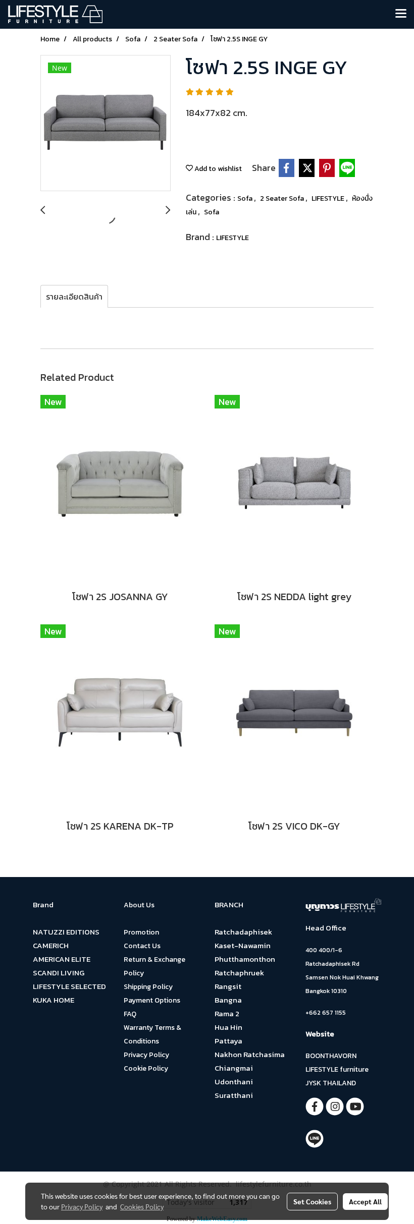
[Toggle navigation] (401, 14)
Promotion (141, 932)
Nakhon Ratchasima (250, 1054)
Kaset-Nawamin (243, 945)
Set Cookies (312, 1201)
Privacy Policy (146, 1055)
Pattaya (228, 1040)
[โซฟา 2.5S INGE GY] (105, 123)
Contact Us (142, 946)
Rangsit (228, 986)
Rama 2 (227, 1013)
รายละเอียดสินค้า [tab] (74, 296)
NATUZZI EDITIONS (66, 932)
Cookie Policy (146, 1068)
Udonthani (234, 1081)
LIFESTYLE (329, 198)
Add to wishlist (217, 168)
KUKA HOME (53, 1000)
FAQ (130, 1014)
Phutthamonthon (245, 959)
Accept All (365, 1201)
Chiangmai (234, 1068)
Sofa (245, 198)
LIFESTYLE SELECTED (69, 986)
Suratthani (234, 1095)
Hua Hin (228, 1027)
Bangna (228, 1000)
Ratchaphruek (239, 972)
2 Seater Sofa (282, 198)
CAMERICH (51, 945)
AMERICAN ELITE (61, 959)
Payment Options (152, 1000)
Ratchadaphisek (243, 932)
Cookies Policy (142, 1206)
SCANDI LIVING (58, 972)
